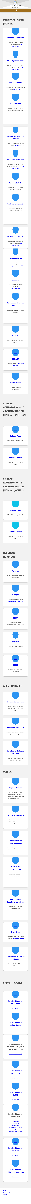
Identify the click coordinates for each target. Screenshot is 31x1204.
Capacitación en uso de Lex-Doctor (15, 1023)
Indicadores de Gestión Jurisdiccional (15, 900)
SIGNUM (15, 359)
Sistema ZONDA (15, 258)
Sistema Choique (15, 457)
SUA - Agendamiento (15, 60)
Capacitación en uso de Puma (15, 1149)
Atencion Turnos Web (15, 37)
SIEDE (15, 665)
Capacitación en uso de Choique (15, 1072)
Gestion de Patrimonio (15, 727)
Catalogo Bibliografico (15, 815)
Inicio (4, 1190)
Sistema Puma (15, 436)
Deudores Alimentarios (15, 203)
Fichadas (15, 641)
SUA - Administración (15, 159)
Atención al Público (15, 82)
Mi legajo (15, 594)
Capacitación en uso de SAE (15, 1093)
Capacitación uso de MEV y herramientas (15, 1171)
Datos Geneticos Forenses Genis (15, 842)
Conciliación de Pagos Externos (15, 752)
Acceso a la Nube (15, 182)
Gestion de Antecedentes (15, 868)
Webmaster (6, 1192)
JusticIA (15, 279)
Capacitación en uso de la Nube (15, 1002)
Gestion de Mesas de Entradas (15, 137)
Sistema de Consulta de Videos (15, 304)
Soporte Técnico (15, 787)
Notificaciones (15, 382)
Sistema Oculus (15, 103)
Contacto (6, 1194)
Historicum (15, 932)
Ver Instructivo (17, 45)
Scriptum (15, 335)
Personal (15, 571)
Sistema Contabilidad (15, 701)
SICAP (15, 618)
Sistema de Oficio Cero (15, 236)
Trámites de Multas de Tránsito (16, 958)
